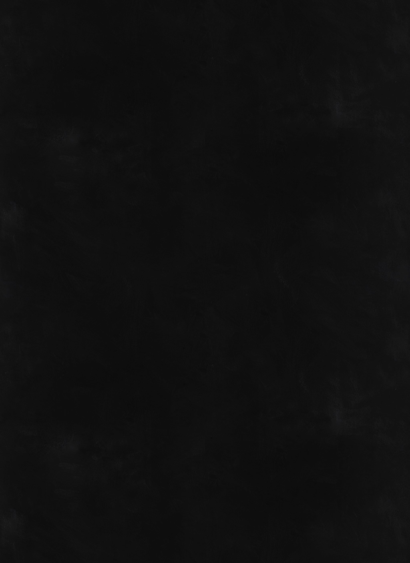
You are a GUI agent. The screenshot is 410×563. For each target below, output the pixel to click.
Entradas (269, 44)
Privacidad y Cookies (364, 534)
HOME (23, 317)
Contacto (308, 44)
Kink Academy (353, 44)
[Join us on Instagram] (390, 17)
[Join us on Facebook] (353, 17)
